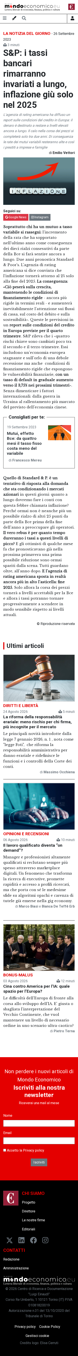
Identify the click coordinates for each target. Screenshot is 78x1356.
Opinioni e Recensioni (26, 833)
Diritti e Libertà (20, 705)
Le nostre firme (33, 1220)
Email (7, 1133)
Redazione (11, 1259)
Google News (17, 217)
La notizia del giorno (26, 33)
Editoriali (28, 1229)
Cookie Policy (49, 1327)
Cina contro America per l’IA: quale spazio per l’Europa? (36, 989)
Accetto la (25, 1150)
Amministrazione (16, 1268)
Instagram (41, 217)
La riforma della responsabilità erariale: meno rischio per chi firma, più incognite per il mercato (37, 721)
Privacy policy (33, 1150)
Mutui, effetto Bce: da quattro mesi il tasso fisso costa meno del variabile (24, 443)
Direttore (28, 1211)
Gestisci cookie (37, 1336)
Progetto (28, 1202)
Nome (7, 1115)
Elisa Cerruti (49, 1343)
